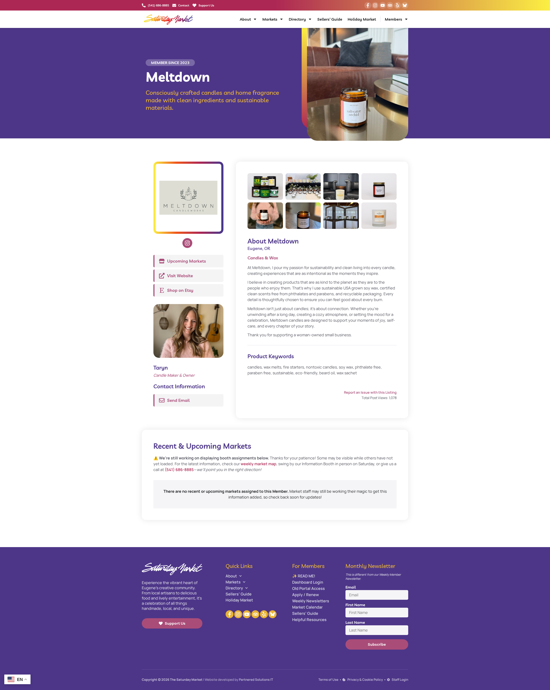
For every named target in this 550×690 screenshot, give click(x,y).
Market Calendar (307, 607)
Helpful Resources (309, 619)
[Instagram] (375, 5)
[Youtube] (382, 5)
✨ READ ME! (303, 576)
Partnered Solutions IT (256, 679)
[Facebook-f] (367, 5)
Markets (269, 19)
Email (350, 587)
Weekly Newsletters (310, 601)
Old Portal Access (308, 588)
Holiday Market (362, 19)
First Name (355, 604)
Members (393, 19)
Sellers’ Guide (329, 19)
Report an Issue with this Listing (370, 392)
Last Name (355, 622)
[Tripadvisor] (390, 5)
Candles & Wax (263, 257)
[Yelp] (397, 5)
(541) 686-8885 (179, 469)
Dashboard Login (307, 582)
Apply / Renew (305, 594)
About (245, 19)
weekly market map (258, 463)
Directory (297, 19)
